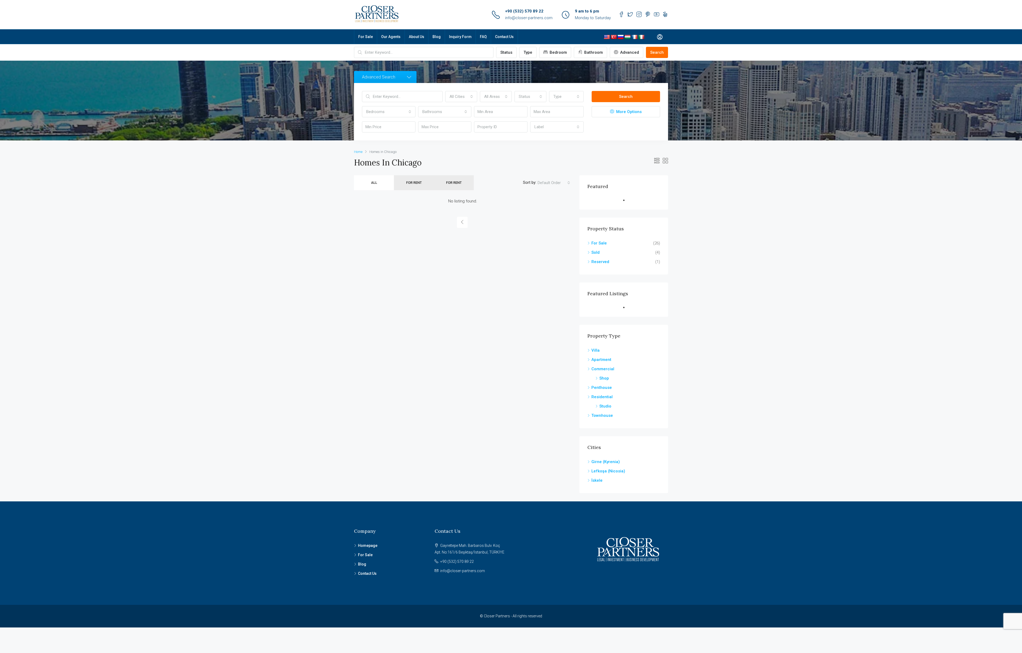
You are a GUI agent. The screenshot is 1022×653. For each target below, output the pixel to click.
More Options (628, 111)
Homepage (367, 545)
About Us (416, 37)
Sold (595, 252)
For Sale (365, 37)
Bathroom (593, 52)
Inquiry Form (460, 37)
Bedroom (558, 52)
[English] (607, 37)
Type (528, 52)
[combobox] (461, 96)
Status (506, 52)
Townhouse (602, 415)
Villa (595, 350)
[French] (634, 37)
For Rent (414, 183)
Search (657, 52)
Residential (602, 396)
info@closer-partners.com (529, 17)
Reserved (600, 261)
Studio (605, 406)
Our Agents (391, 37)
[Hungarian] (627, 37)
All (374, 183)
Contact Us (504, 37)
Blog (436, 37)
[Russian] (620, 37)
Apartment (601, 359)
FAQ (483, 37)
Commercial (602, 369)
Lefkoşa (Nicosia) (608, 471)
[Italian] (641, 37)
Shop (604, 378)
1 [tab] (626, 200)
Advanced (629, 52)
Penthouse (601, 387)
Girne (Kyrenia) (605, 461)
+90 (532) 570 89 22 (524, 11)
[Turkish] (614, 37)
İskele (597, 480)
